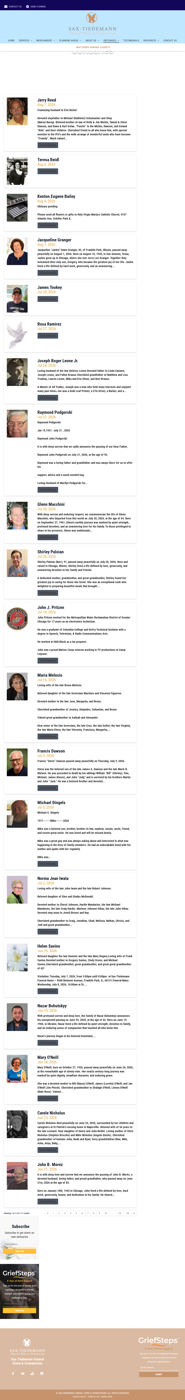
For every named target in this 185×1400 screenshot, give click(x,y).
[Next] (134, 1213)
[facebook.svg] (13, 1373)
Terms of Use (94, 1397)
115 (119, 1213)
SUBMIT (158, 1374)
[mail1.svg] (23, 1373)
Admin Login (106, 1397)
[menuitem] (11, 40)
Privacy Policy (79, 1397)
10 (106, 1213)
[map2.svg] (32, 1373)
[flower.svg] (42, 1373)
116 (127, 1213)
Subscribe (19, 1251)
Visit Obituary (48, 145)
